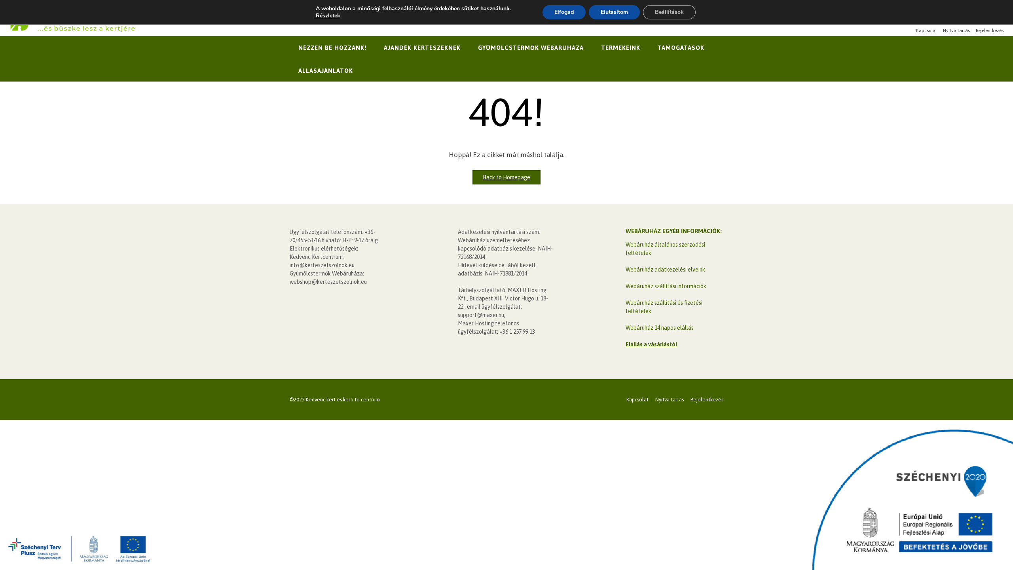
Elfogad (564, 12)
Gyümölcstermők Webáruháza (531, 47)
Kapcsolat (926, 30)
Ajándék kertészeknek (422, 47)
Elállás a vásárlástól (651, 344)
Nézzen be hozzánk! (332, 47)
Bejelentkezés (990, 30)
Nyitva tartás (956, 30)
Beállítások (669, 12)
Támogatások (681, 47)
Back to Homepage (506, 177)
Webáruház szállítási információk (666, 286)
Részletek (328, 15)
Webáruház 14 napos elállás (660, 328)
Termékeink (620, 47)
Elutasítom (614, 12)
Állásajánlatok (325, 70)
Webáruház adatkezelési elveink (665, 269)
